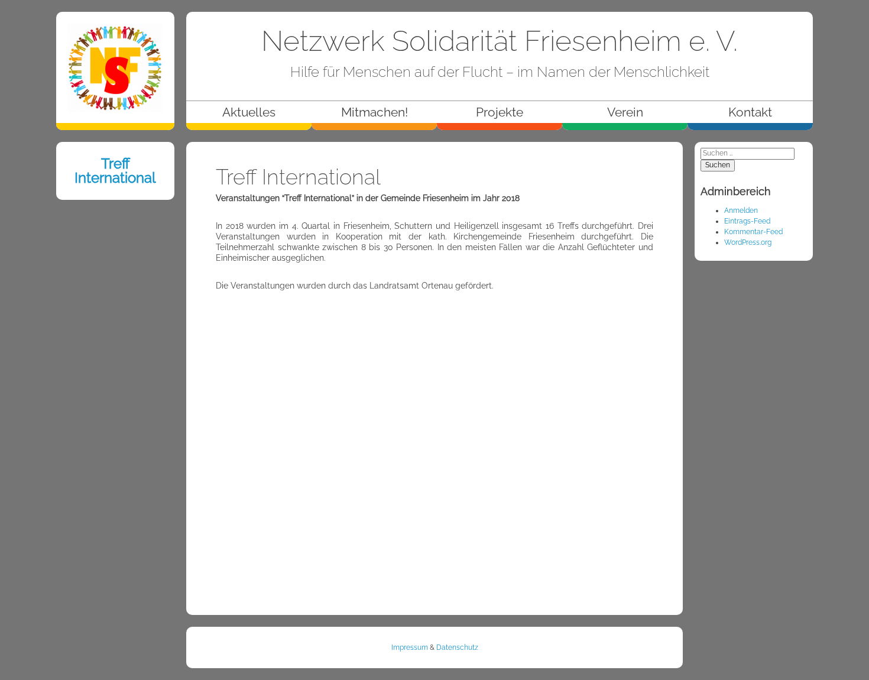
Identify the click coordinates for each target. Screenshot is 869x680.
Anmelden (741, 210)
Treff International (115, 170)
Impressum (409, 647)
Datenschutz (457, 647)
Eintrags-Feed (747, 221)
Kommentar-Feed (753, 232)
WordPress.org (747, 242)
